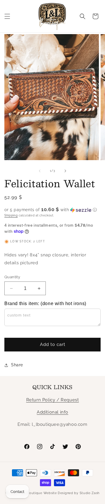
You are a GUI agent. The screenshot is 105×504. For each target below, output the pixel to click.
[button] (7, 16)
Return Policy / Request (52, 399)
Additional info (52, 412)
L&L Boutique (31, 493)
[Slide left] (39, 170)
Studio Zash (90, 493)
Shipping (11, 215)
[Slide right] (65, 170)
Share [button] (17, 365)
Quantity (12, 277)
